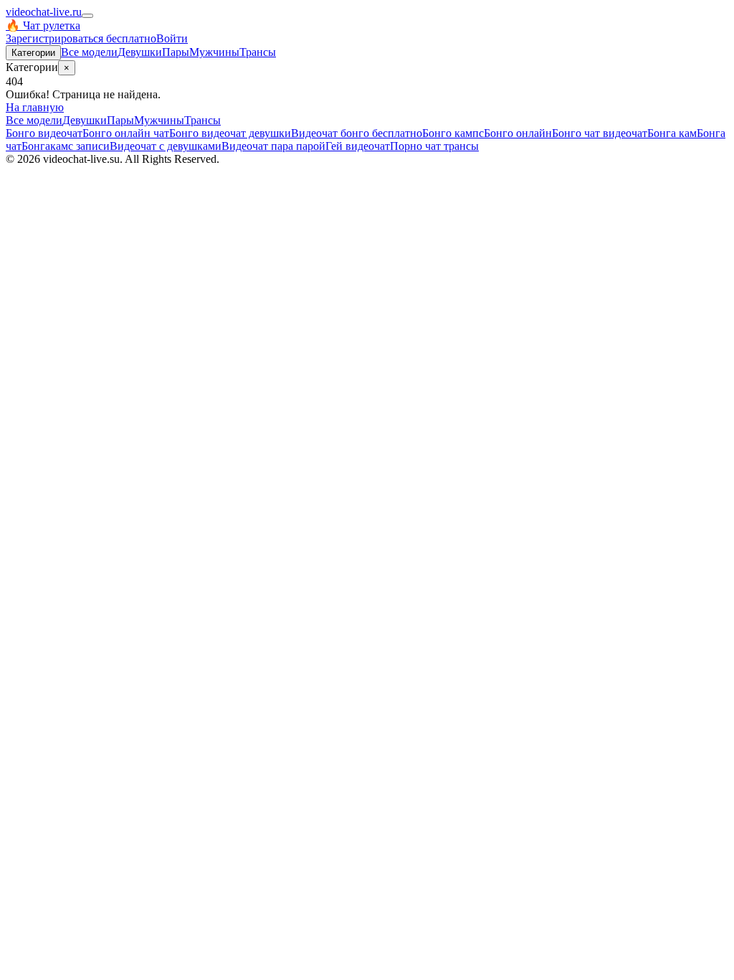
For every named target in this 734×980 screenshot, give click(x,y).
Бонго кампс (453, 133)
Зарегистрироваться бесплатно (81, 38)
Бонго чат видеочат (599, 133)
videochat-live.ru (44, 12)
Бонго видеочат (44, 133)
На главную (35, 107)
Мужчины (214, 52)
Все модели (34, 120)
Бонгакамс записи (66, 146)
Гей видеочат (357, 146)
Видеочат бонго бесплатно (356, 133)
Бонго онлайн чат (125, 133)
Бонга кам (672, 133)
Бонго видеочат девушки (230, 133)
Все (89, 52)
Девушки (140, 52)
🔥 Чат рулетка (43, 25)
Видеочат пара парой (273, 146)
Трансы (257, 52)
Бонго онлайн (518, 133)
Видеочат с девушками (165, 146)
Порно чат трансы (434, 146)
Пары (175, 52)
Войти (172, 38)
